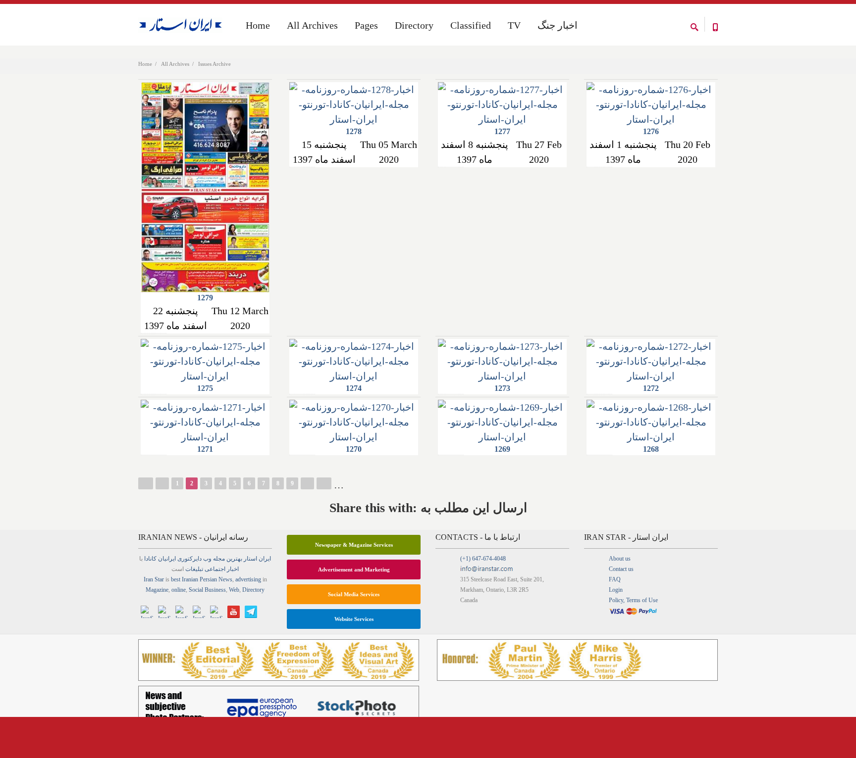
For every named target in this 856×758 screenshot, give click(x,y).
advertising (248, 579)
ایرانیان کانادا (160, 558)
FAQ (615, 579)
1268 (651, 449)
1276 (651, 131)
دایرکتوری (189, 558)
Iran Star (154, 579)
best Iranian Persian (194, 579)
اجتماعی (215, 569)
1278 (354, 131)
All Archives (175, 64)
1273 (502, 388)
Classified (470, 25)
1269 (502, 449)
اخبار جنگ (557, 25)
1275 (205, 388)
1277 (502, 131)
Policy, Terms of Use (633, 600)
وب (207, 558)
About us (620, 558)
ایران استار (257, 558)
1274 (354, 388)
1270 (354, 449)
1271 (205, 449)
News (225, 579)
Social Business (207, 589)
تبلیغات (194, 569)
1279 (205, 297)
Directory (414, 25)
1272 (651, 388)
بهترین (234, 558)
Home (145, 64)
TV (514, 25)
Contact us (621, 569)
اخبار (233, 569)
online (178, 589)
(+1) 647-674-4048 (483, 558)
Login (616, 589)
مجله (219, 558)
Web (234, 589)
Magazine (157, 589)
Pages (366, 25)
